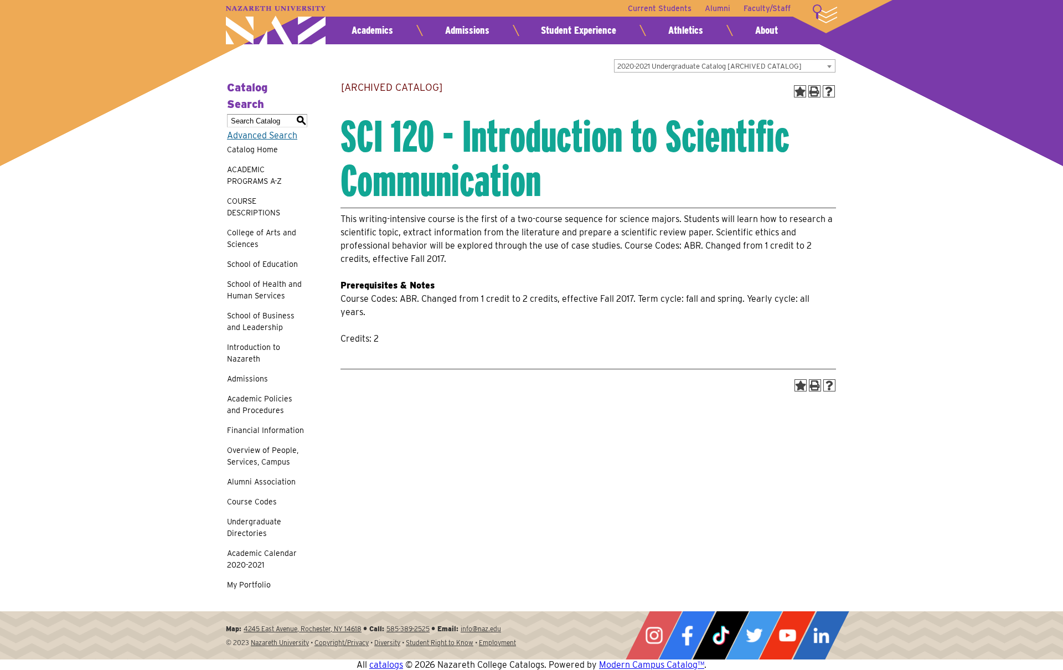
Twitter (754, 635)
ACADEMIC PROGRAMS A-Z (254, 175)
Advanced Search (262, 135)
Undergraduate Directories (254, 527)
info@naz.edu (481, 629)
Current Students (660, 8)
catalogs (386, 664)
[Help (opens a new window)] (829, 91)
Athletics (685, 30)
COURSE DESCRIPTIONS (253, 207)
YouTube (787, 635)
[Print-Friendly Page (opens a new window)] (814, 91)
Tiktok (721, 635)
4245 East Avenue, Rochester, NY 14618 (303, 629)
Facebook (687, 635)
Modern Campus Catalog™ (651, 664)
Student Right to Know (439, 642)
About (766, 30)
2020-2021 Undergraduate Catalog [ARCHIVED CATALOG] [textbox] (709, 66)
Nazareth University (276, 25)
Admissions (467, 30)
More (825, 13)
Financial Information (265, 430)
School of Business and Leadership (261, 321)
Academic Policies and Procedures (259, 404)
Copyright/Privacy (341, 642)
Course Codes (252, 501)
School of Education (262, 264)
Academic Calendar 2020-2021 (262, 559)
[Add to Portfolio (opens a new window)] (800, 91)
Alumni (717, 8)
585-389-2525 (408, 629)
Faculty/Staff (767, 8)
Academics (372, 30)
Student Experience (578, 30)
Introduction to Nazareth (253, 353)
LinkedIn (821, 635)
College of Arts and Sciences (261, 238)
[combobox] (724, 66)
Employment (497, 642)
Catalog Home (252, 149)
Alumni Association (261, 481)
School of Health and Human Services (264, 290)
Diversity (387, 642)
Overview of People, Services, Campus (262, 456)
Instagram (654, 635)
